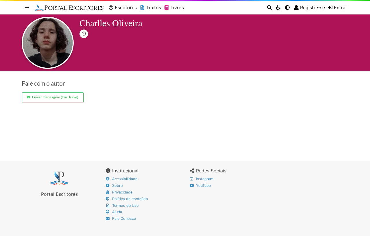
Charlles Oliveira (110, 22)
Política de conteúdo (129, 199)
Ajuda (116, 212)
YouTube (203, 185)
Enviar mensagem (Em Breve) (55, 97)
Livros (177, 7)
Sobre (117, 185)
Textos (153, 7)
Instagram (204, 179)
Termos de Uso (125, 205)
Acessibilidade (124, 179)
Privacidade (121, 192)
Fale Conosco (123, 218)
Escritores (126, 7)
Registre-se (312, 7)
